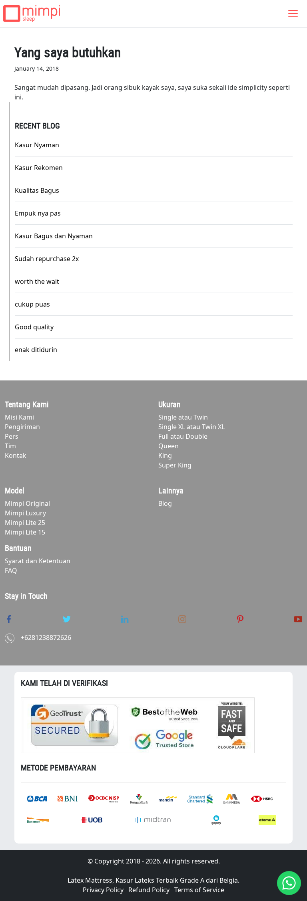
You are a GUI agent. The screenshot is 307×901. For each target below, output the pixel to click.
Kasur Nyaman (37, 145)
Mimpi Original (27, 503)
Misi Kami (19, 417)
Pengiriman (22, 426)
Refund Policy (148, 889)
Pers (11, 436)
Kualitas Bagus (37, 190)
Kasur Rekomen (39, 167)
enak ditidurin (36, 349)
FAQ (11, 570)
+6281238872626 (46, 637)
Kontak (15, 455)
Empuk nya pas (38, 213)
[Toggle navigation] (293, 13)
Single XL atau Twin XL (191, 426)
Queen (168, 446)
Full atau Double (182, 436)
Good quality (34, 327)
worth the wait (37, 281)
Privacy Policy (103, 889)
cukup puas (32, 304)
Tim (10, 446)
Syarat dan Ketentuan (37, 560)
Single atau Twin (183, 417)
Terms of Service (199, 889)
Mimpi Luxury (25, 513)
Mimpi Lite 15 (25, 532)
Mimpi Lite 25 (25, 522)
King (165, 455)
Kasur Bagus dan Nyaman (54, 236)
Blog (165, 503)
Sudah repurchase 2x (47, 258)
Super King (174, 465)
